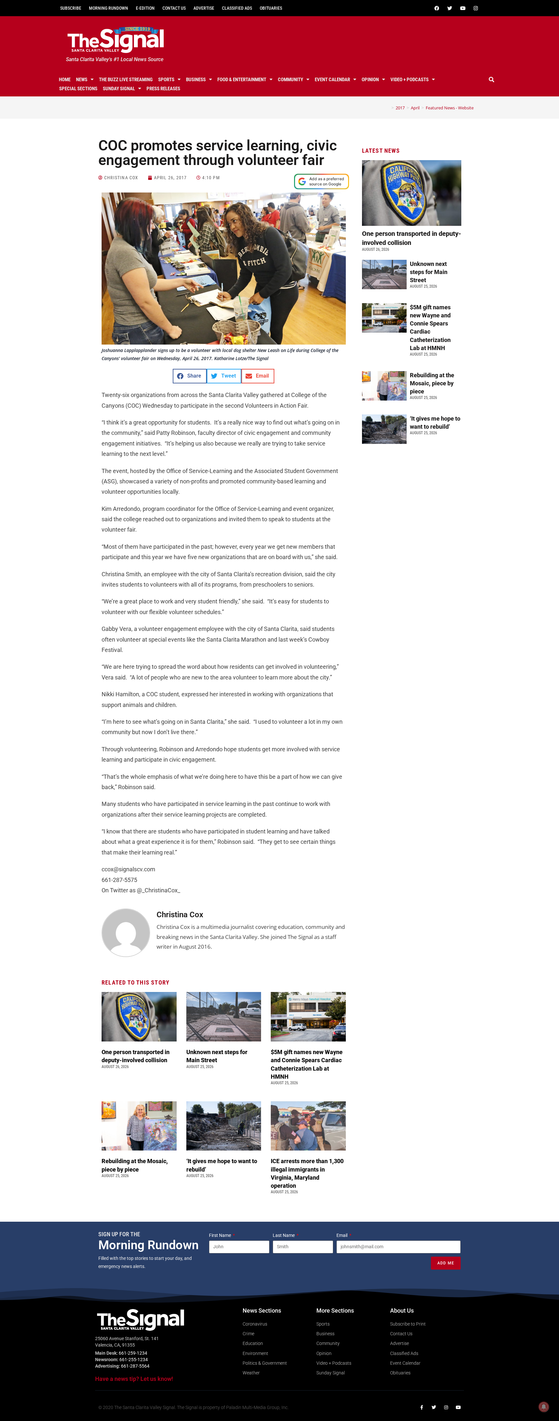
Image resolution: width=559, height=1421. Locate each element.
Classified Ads (237, 8)
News (81, 80)
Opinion (370, 80)
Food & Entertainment (241, 80)
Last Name (284, 1235)
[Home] (387, 108)
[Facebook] (437, 8)
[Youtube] (462, 8)
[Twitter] (450, 8)
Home (65, 80)
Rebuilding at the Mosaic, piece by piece (432, 383)
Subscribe (70, 8)
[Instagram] (475, 8)
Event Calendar (332, 80)
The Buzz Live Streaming (126, 80)
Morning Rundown (108, 8)
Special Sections (78, 89)
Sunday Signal (119, 89)
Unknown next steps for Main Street (428, 271)
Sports (166, 80)
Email (342, 1235)
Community (290, 80)
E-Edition (145, 8)
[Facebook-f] (421, 1407)
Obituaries (271, 8)
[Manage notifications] (544, 1407)
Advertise (203, 8)
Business (196, 80)
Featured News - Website (450, 108)
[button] (491, 79)
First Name (220, 1235)
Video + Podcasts (409, 80)
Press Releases (163, 89)
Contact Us (174, 8)
